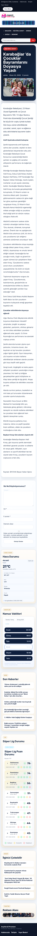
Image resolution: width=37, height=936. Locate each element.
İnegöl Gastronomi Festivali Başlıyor (17, 888)
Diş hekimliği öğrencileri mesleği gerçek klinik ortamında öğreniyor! (17, 710)
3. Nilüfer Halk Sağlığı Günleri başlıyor (18, 717)
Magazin (8, 31)
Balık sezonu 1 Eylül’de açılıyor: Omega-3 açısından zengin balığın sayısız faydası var (17, 725)
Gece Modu (7, 9)
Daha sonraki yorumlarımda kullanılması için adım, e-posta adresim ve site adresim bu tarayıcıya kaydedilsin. (18, 535)
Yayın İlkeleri (4, 5)
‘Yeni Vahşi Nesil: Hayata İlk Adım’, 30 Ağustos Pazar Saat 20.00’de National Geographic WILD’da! (18, 880)
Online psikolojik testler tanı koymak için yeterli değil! (17, 703)
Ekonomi (15, 34)
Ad (5, 509)
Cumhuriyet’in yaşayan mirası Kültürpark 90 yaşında (15, 871)
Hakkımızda (23, 1)
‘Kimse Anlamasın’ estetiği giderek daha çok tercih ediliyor (17, 685)
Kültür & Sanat (18, 31)
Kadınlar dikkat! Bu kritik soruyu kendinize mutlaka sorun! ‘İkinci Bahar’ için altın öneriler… (16, 694)
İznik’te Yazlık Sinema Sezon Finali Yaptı (16, 895)
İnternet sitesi (8, 524)
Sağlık (7, 34)
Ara (33, 40)
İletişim (30, 1)
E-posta (7, 516)
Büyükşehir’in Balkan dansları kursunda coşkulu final (15, 864)
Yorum (6, 490)
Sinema (28, 31)
